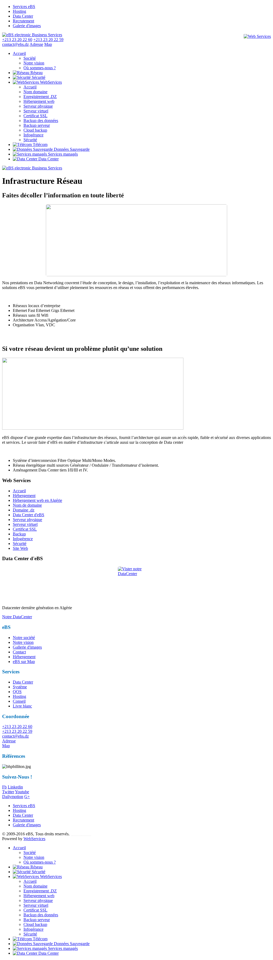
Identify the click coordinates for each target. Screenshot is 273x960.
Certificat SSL (35, 115)
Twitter (8, 792)
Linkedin (15, 787)
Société (29, 58)
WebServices (50, 82)
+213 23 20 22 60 (17, 726)
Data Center (23, 16)
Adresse (9, 741)
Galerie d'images (27, 25)
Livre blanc (22, 706)
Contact (19, 652)
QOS (17, 691)
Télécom (39, 144)
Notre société (24, 637)
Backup (19, 534)
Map (6, 745)
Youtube (22, 792)
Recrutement (23, 21)
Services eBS (24, 6)
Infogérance (33, 135)
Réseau (36, 72)
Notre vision (33, 63)
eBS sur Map (24, 661)
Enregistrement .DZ (40, 96)
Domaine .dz (23, 510)
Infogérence (23, 538)
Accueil (19, 53)
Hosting (19, 11)
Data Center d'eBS (28, 514)
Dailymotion (12, 796)
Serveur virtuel (35, 111)
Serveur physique (38, 106)
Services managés (62, 154)
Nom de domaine (27, 505)
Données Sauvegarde (71, 149)
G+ (27, 796)
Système (20, 687)
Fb (4, 787)
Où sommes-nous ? (39, 68)
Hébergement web (38, 101)
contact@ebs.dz (15, 44)
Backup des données (40, 120)
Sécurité (38, 77)
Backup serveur (36, 125)
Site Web (20, 548)
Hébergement (24, 495)
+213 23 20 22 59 (17, 731)
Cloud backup (35, 130)
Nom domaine (35, 92)
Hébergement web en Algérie (37, 500)
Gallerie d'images (27, 647)
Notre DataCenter (17, 617)
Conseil (19, 701)
